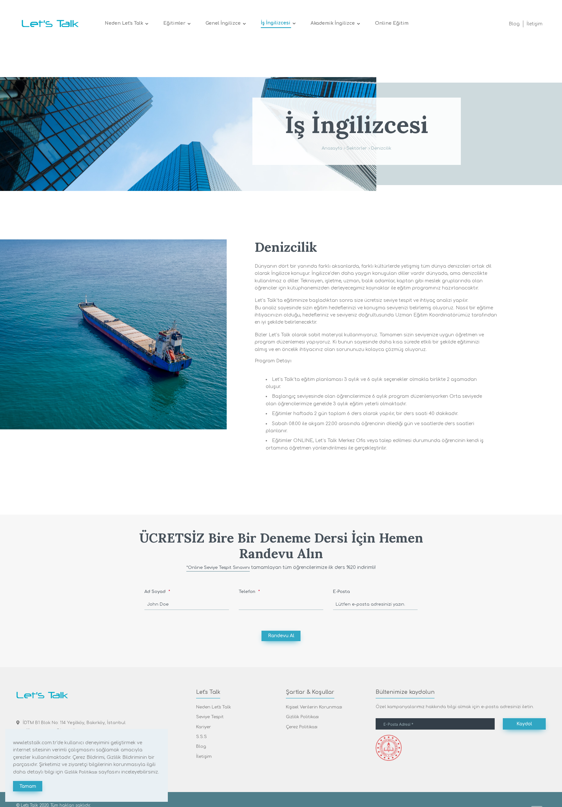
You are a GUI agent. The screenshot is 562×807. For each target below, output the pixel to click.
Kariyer (203, 727)
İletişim (534, 23)
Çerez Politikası (301, 727)
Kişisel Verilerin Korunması (314, 707)
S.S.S (201, 736)
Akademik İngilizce (333, 23)
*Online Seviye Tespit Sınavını (218, 567)
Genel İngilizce (223, 23)
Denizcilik (381, 148)
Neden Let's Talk (124, 23)
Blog (514, 23)
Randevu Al (281, 635)
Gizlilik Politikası (302, 717)
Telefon (248, 591)
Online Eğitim (391, 23)
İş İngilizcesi (275, 22)
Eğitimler (174, 23)
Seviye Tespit (210, 717)
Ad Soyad (155, 591)
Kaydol (524, 723)
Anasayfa (332, 148)
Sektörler (356, 148)
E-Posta (341, 591)
